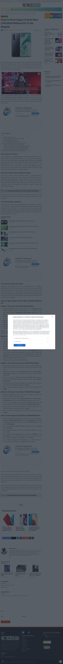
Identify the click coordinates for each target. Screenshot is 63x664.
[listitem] (31, 338)
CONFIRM (19, 345)
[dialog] (31, 332)
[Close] (53, 317)
